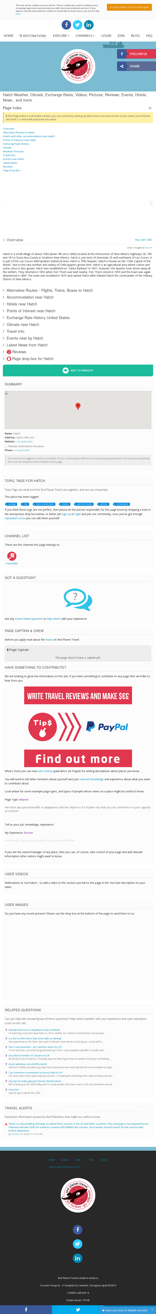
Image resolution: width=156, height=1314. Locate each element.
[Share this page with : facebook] (26, 1309)
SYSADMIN (16, 1134)
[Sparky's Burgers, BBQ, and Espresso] (75, 188)
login (78, 514)
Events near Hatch (13, 159)
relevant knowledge (92, 779)
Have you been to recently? (126, 1310)
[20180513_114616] (27, 188)
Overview (8, 128)
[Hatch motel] (135, 188)
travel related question (29, 618)
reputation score (15, 518)
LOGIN (106, 35)
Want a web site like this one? (64, 1167)
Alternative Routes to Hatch (18, 132)
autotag (12, 504)
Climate (7, 147)
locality (65, 504)
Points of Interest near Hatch (19, 140)
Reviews (8, 166)
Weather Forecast (13, 151)
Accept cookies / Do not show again (129, 7)
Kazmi (148, 247)
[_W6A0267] (111, 217)
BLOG (105, 1159)
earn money (45, 771)
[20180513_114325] (27, 217)
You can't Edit (143, 239)
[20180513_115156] (135, 217)
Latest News (10, 162)
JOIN (121, 35)
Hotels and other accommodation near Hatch (29, 136)
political (104, 504)
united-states (122, 504)
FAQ (149, 35)
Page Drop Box (11, 170)
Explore (60, 35)
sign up (66, 514)
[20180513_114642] (75, 217)
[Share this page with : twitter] (78, 1309)
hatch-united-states (44, 504)
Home (9, 35)
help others (54, 618)
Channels (84, 35)
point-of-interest (84, 504)
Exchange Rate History (16, 143)
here (18, 13)
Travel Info (9, 155)
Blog (135, 35)
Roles (49, 639)
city (25, 504)
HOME (51, 1159)
